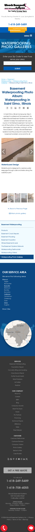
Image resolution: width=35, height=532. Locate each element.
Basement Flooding (8, 237)
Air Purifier (17, 382)
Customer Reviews (17, 441)
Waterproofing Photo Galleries (12, 257)
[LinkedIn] (24, 459)
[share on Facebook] (7, 108)
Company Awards (17, 406)
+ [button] (29, 341)
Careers (17, 396)
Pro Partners (17, 415)
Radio (17, 412)
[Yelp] (8, 459)
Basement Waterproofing (11, 224)
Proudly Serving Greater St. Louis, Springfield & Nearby (17, 17)
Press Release (17, 430)
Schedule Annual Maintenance (18, 29)
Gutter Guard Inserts (17, 376)
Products (4, 230)
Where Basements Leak (9, 243)
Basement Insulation (8, 240)
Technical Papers (17, 421)
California (7, 294)
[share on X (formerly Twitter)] (11, 108)
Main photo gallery (18, 213)
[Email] (23, 108)
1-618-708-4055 (17, 487)
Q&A (17, 399)
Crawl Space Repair (17, 373)
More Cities (6, 309)
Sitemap (25, 520)
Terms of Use (17, 520)
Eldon (6, 303)
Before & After (17, 450)
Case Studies (17, 453)
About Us (17, 393)
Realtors (17, 385)
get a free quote (17, 470)
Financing (17, 418)
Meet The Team (17, 409)
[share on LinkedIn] (15, 108)
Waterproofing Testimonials (10, 249)
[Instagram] (21, 459)
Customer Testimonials (17, 438)
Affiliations (17, 424)
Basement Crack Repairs (10, 233)
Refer (17, 427)
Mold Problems (17, 379)
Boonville (7, 286)
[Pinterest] (14, 459)
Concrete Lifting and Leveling (17, 370)
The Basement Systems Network (12, 246)
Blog (17, 403)
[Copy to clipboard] (27, 108)
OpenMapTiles (13, 347)
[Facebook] (16, 459)
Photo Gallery (17, 447)
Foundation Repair (17, 367)
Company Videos (17, 444)
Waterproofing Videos (9, 252)
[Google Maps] (11, 459)
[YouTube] (19, 459)
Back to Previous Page (18, 208)
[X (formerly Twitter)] (27, 459)
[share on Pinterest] (19, 108)
